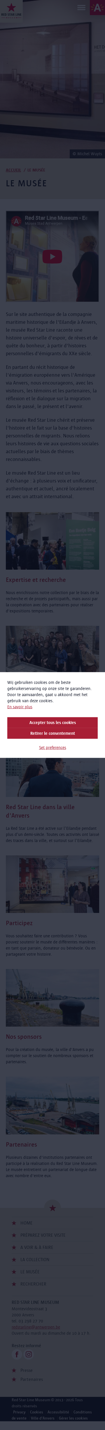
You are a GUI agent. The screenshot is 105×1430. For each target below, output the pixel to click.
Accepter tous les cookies (52, 722)
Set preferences (52, 747)
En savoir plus (19, 707)
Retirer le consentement (52, 733)
